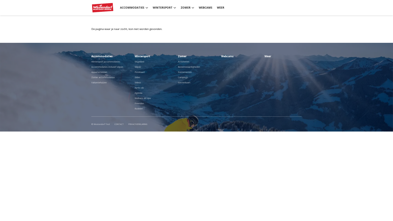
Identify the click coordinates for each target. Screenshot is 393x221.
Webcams (205, 7)
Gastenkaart (184, 82)
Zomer (182, 56)
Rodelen (139, 108)
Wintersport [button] (162, 7)
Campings (183, 77)
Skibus (138, 82)
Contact (119, 124)
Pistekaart (140, 72)
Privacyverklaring (137, 124)
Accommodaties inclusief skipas (107, 66)
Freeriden (139, 103)
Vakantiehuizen (99, 82)
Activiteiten (183, 61)
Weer (220, 7)
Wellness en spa (143, 98)
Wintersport (142, 56)
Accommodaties (102, 56)
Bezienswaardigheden (189, 66)
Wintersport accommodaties (105, 61)
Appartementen (99, 72)
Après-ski (139, 87)
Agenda (138, 92)
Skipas (138, 66)
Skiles (137, 77)
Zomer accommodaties (103, 77)
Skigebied (139, 61)
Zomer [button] (186, 7)
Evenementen (185, 72)
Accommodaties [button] (132, 7)
